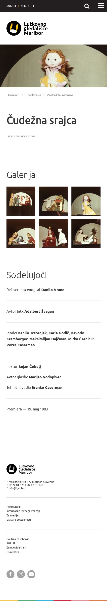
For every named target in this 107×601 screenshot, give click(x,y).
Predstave (33, 95)
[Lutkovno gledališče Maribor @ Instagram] (21, 574)
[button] (11, 66)
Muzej (11, 6)
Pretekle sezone (60, 95)
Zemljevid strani (16, 547)
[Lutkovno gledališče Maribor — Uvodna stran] (27, 28)
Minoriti (27, 6)
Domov (12, 95)
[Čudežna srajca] (21, 201)
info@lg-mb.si (17, 488)
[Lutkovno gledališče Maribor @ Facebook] (10, 574)
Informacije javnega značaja (23, 510)
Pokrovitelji (13, 506)
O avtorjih (12, 551)
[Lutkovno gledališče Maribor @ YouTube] (31, 574)
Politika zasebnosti (18, 539)
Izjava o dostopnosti (18, 519)
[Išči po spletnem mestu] (86, 6)
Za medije (12, 515)
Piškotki (11, 543)
